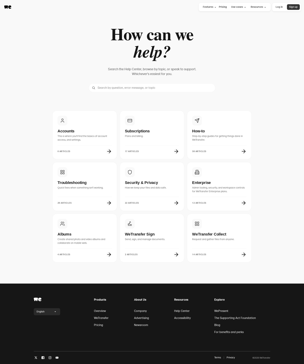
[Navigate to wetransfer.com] (38, 299)
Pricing (223, 6)
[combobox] (152, 87)
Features (208, 6)
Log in (279, 6)
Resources (257, 6)
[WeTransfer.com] (7, 7)
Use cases (237, 6)
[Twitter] (36, 358)
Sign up (293, 6)
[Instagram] (50, 358)
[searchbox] (152, 87)
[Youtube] (57, 358)
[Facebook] (43, 358)
